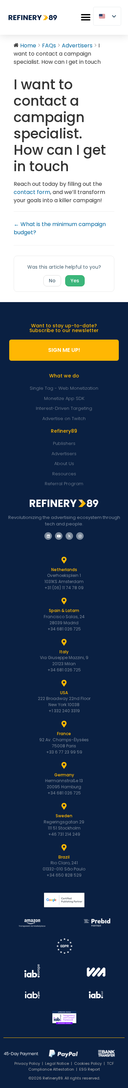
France (64, 733)
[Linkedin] (48, 536)
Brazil (64, 857)
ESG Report (89, 1069)
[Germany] (64, 765)
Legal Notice (57, 1063)
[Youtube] (58, 536)
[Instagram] (80, 536)
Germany (64, 775)
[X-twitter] (69, 536)
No (52, 280)
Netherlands (64, 569)
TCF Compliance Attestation (71, 1066)
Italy (64, 652)
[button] (85, 17)
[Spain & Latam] (64, 601)
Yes (75, 280)
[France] (64, 724)
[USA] (64, 683)
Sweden (64, 816)
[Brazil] (64, 847)
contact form (32, 192)
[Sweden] (64, 806)
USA (64, 693)
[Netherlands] (64, 560)
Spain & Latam (64, 610)
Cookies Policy (88, 1063)
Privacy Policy (27, 1063)
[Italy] (64, 642)
